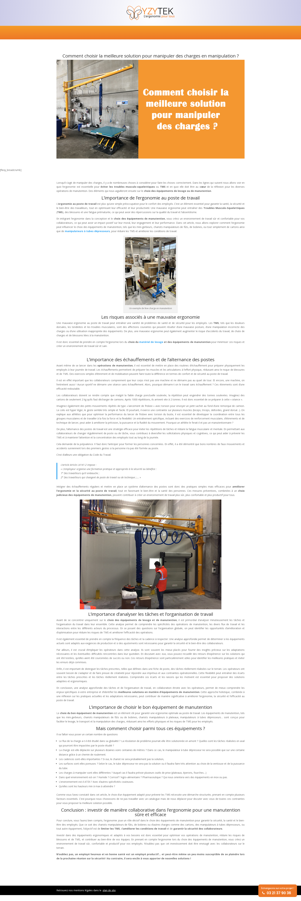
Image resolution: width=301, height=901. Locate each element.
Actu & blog (216, 33)
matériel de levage (151, 342)
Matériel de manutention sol (142, 33)
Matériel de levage (102, 33)
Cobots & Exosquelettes (186, 33)
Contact (237, 33)
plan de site (109, 890)
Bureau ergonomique (69, 33)
